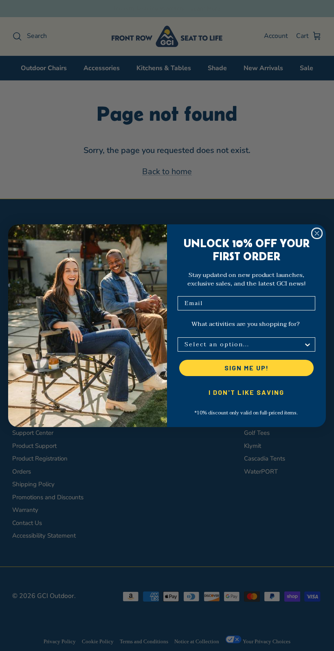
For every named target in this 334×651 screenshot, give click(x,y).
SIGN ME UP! (246, 368)
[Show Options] (307, 344)
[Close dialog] (317, 233)
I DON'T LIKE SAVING (246, 392)
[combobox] (244, 344)
